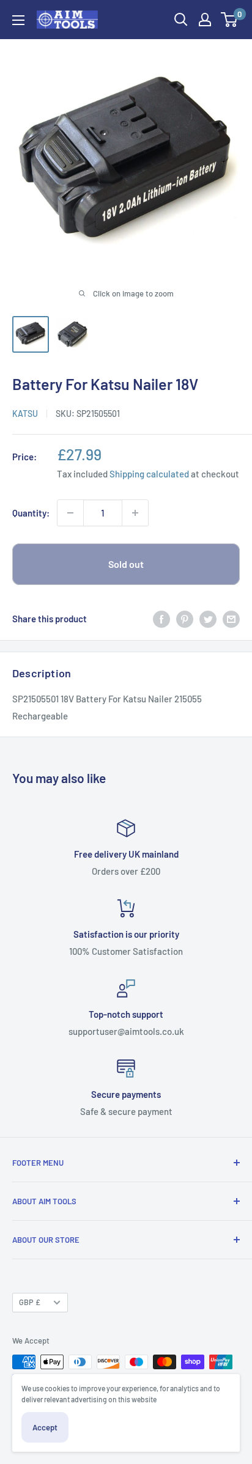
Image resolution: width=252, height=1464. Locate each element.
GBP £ (29, 1302)
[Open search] (181, 19)
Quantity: (31, 512)
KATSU (25, 413)
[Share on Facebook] (161, 618)
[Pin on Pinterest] (184, 618)
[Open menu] (18, 20)
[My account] (205, 19)
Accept (44, 1427)
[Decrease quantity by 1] (70, 513)
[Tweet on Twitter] (208, 618)
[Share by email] (231, 618)
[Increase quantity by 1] (135, 513)
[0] (229, 19)
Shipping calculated (149, 473)
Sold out (126, 564)
